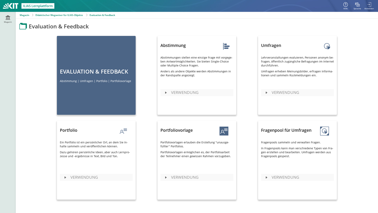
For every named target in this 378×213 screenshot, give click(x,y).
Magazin (24, 15)
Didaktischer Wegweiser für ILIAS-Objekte (59, 15)
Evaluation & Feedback (102, 15)
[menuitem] (357, 6)
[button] (196, 92)
